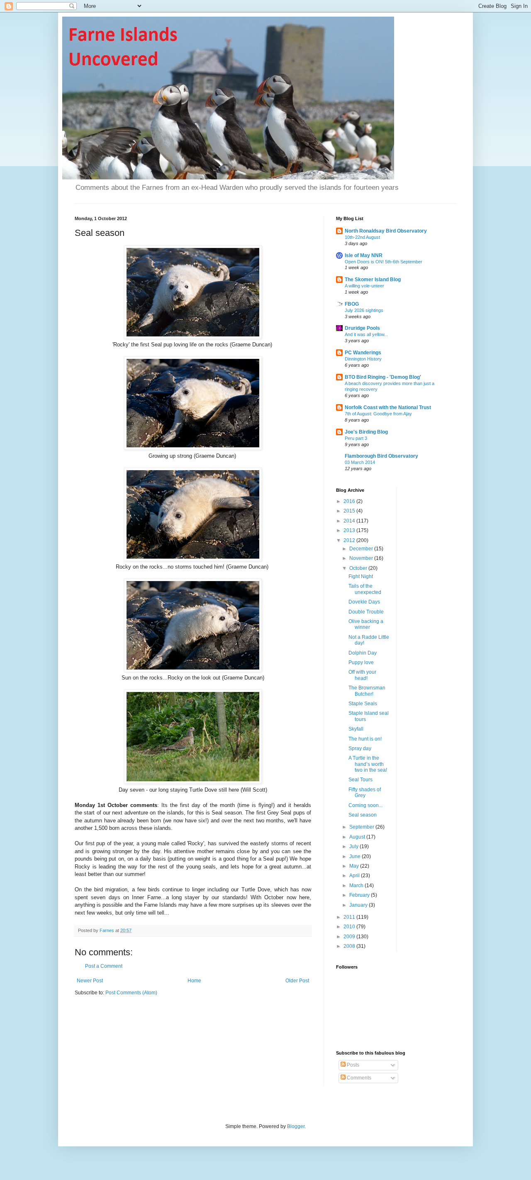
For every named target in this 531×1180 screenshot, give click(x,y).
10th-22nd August (362, 237)
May (354, 866)
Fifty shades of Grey (364, 792)
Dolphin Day (362, 653)
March (357, 885)
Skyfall (355, 729)
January (359, 905)
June (355, 856)
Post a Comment (103, 966)
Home (194, 981)
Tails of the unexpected (364, 589)
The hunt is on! (365, 739)
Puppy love (361, 662)
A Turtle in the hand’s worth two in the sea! (367, 764)
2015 (349, 511)
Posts (352, 1065)
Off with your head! (362, 675)
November (361, 558)
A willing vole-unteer (364, 285)
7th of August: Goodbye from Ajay (378, 413)
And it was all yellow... (366, 334)
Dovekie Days (364, 602)
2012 (349, 540)
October (358, 568)
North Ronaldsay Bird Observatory (386, 231)
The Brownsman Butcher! (366, 691)
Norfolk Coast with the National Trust (388, 407)
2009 (349, 937)
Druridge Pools (362, 328)
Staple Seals (362, 704)
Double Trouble (366, 612)
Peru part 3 (356, 438)
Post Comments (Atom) (131, 993)
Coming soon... (365, 805)
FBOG (352, 304)
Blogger (295, 1126)
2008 (349, 946)
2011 (349, 917)
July (354, 846)
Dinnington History (363, 358)
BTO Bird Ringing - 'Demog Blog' (383, 377)
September (362, 827)
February (360, 895)
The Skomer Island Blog (373, 279)
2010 (349, 927)
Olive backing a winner (365, 624)
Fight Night (360, 576)
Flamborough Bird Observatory (381, 456)
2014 (349, 521)
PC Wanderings (363, 353)
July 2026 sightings (364, 310)
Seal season (362, 815)
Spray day (359, 748)
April (355, 875)
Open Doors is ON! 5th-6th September (383, 261)
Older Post (297, 981)
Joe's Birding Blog (366, 432)
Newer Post (90, 981)
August (357, 837)
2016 (349, 501)
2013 (349, 530)
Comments (358, 1078)
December (361, 549)
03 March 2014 (360, 462)
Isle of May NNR (363, 255)
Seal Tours (360, 780)
